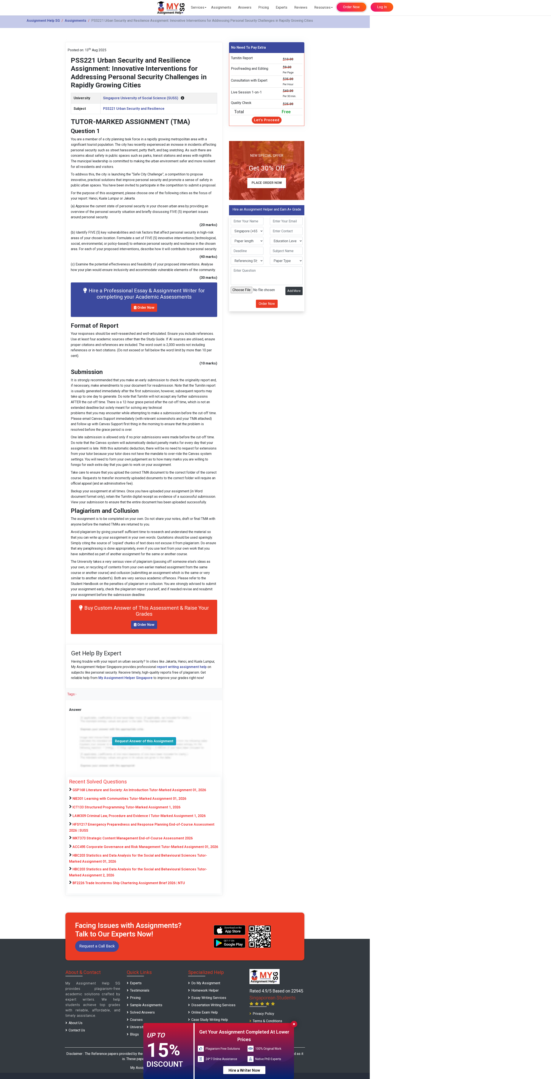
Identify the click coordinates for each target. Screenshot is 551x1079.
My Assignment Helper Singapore (125, 678)
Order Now (351, 7)
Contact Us (77, 1030)
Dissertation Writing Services (213, 1005)
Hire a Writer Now (244, 1070)
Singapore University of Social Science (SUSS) (140, 98)
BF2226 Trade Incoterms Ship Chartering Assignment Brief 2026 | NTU (129, 883)
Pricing (263, 7)
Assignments (221, 7)
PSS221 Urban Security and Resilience (133, 109)
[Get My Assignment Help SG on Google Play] (230, 943)
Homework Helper (205, 990)
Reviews (300, 7)
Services (197, 7)
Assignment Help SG (43, 21)
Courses (136, 1020)
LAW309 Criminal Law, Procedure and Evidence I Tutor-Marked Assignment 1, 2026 (139, 816)
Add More (294, 291)
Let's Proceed (266, 120)
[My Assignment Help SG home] (171, 7)
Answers (244, 7)
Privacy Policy (263, 1014)
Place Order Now (267, 183)
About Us (75, 1023)
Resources (322, 7)
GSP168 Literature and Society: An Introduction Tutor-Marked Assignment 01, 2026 (139, 790)
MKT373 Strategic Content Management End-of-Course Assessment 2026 (133, 838)
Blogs (134, 1034)
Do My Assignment (205, 983)
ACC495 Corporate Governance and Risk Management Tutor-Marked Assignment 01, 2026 (145, 847)
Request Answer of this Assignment (144, 741)
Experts (281, 7)
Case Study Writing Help (209, 1020)
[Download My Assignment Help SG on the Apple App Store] (230, 930)
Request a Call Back (97, 946)
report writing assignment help (182, 667)
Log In (382, 7)
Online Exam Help (204, 1012)
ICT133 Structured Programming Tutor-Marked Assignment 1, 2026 (126, 807)
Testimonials (139, 990)
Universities (139, 1027)
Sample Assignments (146, 1005)
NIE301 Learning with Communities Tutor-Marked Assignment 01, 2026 (129, 799)
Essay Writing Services (208, 998)
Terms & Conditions (267, 1021)
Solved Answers (142, 1012)
